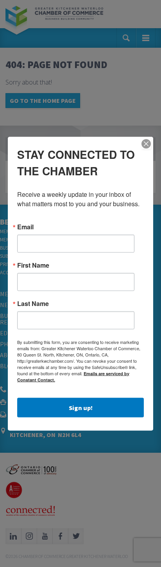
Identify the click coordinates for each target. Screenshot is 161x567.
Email (25, 226)
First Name (33, 265)
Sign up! (81, 407)
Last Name (33, 303)
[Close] (146, 143)
